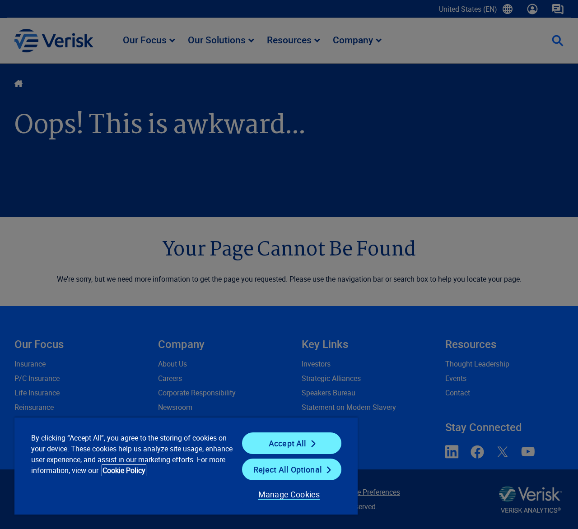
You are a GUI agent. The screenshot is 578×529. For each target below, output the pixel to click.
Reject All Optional (287, 469)
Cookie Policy (124, 470)
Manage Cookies (289, 494)
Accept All (288, 443)
